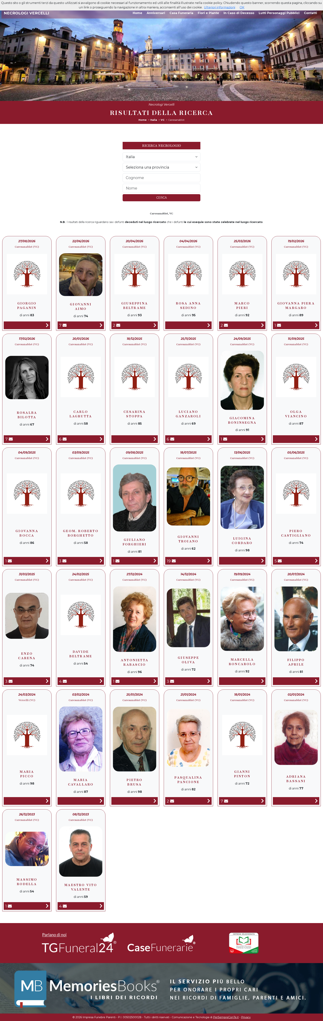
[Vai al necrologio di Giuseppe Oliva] (208, 681)
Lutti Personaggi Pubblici (279, 13)
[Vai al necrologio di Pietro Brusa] (154, 801)
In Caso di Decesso (239, 13)
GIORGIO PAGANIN (26, 305)
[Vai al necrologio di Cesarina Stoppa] (154, 439)
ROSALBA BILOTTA (27, 414)
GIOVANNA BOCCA (27, 533)
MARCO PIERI (242, 305)
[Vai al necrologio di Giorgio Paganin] (47, 325)
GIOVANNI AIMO (81, 306)
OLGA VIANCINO (296, 413)
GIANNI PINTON (242, 773)
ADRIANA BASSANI (296, 778)
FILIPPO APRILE (296, 662)
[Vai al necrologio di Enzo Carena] (47, 681)
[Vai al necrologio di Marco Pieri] (262, 325)
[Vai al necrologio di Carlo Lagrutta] (101, 439)
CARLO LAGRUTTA (81, 413)
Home (137, 13)
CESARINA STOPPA (135, 413)
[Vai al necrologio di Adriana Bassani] (316, 801)
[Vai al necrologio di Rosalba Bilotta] (47, 439)
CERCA (161, 197)
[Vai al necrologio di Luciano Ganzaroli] (208, 439)
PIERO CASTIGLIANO (296, 533)
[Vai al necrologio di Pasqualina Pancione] (208, 801)
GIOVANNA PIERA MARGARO (296, 305)
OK (242, 7)
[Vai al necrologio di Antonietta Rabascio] (154, 681)
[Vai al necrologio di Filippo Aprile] (316, 681)
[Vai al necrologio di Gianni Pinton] (262, 801)
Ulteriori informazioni (219, 7)
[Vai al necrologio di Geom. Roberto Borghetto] (101, 560)
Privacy (246, 1017)
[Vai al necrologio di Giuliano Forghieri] (154, 560)
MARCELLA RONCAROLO (242, 661)
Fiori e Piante (208, 13)
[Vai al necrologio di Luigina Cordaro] (262, 560)
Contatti (310, 13)
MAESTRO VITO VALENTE (80, 887)
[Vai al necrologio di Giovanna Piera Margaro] (316, 325)
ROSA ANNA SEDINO (188, 305)
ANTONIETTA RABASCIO (134, 662)
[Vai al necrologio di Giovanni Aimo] (101, 325)
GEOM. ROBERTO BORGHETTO (81, 533)
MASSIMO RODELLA (26, 881)
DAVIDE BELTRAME (80, 653)
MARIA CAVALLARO (81, 782)
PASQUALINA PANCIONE (188, 779)
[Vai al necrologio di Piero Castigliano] (316, 560)
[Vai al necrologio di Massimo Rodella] (47, 906)
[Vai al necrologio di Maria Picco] (47, 801)
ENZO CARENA (27, 655)
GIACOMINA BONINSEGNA (242, 420)
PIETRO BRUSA (134, 782)
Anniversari (156, 13)
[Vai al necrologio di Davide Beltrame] (101, 681)
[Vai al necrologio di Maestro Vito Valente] (101, 906)
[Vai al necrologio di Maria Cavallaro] (101, 801)
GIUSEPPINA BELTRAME (134, 305)
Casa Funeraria (181, 13)
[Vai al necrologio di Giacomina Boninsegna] (262, 439)
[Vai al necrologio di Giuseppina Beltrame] (154, 325)
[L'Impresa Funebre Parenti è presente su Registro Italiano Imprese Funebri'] (244, 943)
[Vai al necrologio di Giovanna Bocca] (47, 560)
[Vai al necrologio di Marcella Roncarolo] (262, 681)
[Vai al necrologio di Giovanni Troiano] (208, 560)
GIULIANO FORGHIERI (135, 542)
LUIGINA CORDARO (242, 540)
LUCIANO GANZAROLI (188, 413)
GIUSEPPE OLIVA (188, 659)
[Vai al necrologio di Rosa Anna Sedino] (208, 325)
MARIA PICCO (27, 773)
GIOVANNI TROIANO (188, 539)
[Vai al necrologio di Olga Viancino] (316, 439)
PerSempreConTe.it (226, 1017)
